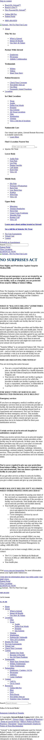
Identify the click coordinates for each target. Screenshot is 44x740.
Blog (12, 690)
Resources (9, 686)
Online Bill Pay (16, 688)
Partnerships (9, 668)
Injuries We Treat (11, 642)
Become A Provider (17, 655)
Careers (8, 650)
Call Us (13, 681)
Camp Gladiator (16, 677)
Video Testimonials (17, 666)
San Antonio (19, 631)
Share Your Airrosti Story (19, 661)
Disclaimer (12, 724)
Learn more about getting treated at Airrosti (23, 224)
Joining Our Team (17, 653)
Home (7, 607)
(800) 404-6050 (4, 592)
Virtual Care (9, 646)
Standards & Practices (34, 719)
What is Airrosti (16, 611)
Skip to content (6, 1)
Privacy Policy (18, 719)
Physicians (14, 672)
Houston (18, 629)
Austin (17, 624)
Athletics (13, 675)
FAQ (12, 692)
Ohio (12, 620)
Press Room (14, 694)
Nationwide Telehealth (18, 637)
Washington (14, 635)
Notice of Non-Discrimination (11, 726)
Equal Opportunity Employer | (29, 724)
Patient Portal (5, 247)
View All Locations (17, 639)
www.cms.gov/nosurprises (14, 570)
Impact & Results (16, 613)
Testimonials (10, 659)
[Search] (30, 703)
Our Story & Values (17, 615)
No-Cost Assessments (13, 644)
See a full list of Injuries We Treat (18, 229)
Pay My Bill (3, 601)
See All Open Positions (19, 657)
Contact (8, 679)
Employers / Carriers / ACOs (21, 670)
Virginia (13, 633)
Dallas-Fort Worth (22, 626)
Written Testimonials (18, 664)
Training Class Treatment (19, 699)
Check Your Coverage (13, 648)
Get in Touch (15, 683)
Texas (12, 622)
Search (2, 245)
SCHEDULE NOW (8, 251)
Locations (8, 618)
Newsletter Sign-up (17, 697)
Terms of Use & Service (9, 721)
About (7, 609)
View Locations (6, 249)
